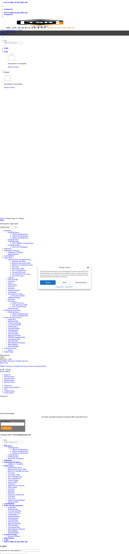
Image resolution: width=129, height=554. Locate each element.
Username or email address (10, 550)
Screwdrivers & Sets (15, 294)
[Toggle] (20, 245)
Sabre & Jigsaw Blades (16, 500)
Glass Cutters (13, 482)
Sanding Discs (13, 312)
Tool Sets (11, 299)
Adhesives (8, 249)
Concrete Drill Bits (14, 325)
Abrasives (8, 446)
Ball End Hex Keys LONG (21, 263)
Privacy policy (68, 287)
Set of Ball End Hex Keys (21, 274)
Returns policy (9, 380)
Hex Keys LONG (18, 269)
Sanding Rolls (13, 241)
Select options (5, 371)
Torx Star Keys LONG (19, 305)
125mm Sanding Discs (20, 314)
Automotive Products (11, 250)
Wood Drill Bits (13, 346)
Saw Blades (12, 292)
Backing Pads (13, 321)
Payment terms (9, 378)
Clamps (11, 278)
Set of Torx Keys (18, 303)
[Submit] (5, 45)
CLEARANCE (9, 256)
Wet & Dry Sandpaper (20, 247)
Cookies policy (60, 287)
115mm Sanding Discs (20, 449)
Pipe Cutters (12, 285)
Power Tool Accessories (12, 317)
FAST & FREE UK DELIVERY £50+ (16, 2)
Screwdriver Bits (14, 339)
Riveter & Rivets (14, 290)
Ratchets (11, 491)
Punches (11, 287)
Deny (64, 282)
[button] (88, 267)
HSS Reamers (13, 334)
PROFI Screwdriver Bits (16, 337)
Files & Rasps (13, 279)
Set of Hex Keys (18, 276)
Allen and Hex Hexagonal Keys (19, 259)
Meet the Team (9, 382)
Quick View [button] (4, 363)
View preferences (81, 282)
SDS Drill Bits (13, 341)
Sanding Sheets (14, 245)
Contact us (8, 385)
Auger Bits (12, 319)
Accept (48, 282)
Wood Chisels (13, 308)
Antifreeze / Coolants (15, 252)
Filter (2, 357)
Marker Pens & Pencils (16, 486)
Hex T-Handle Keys (19, 270)
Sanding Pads (13, 240)
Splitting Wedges (14, 297)
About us (7, 375)
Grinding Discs (13, 330)
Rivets (10, 350)
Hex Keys (15, 267)
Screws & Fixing (10, 348)
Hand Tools (8, 258)
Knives (10, 283)
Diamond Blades (14, 328)
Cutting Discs (13, 326)
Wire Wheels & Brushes (16, 343)
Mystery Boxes (13, 254)
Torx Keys (11, 301)
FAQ (5, 389)
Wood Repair (9, 352)
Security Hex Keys (18, 272)
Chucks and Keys (14, 323)
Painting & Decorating (12, 310)
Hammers (11, 281)
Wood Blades (13, 345)
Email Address (5, 421)
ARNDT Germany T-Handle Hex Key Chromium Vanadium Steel (23, 366)
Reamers (11, 288)
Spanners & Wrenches (16, 495)
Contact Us (8, 9)
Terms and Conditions (12, 387)
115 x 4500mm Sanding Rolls (22, 243)
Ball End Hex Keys (19, 261)
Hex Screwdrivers (18, 296)
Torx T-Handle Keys (19, 307)
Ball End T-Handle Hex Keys (22, 265)
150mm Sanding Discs (20, 316)
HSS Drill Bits (13, 332)
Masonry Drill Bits (14, 335)
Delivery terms (9, 377)
